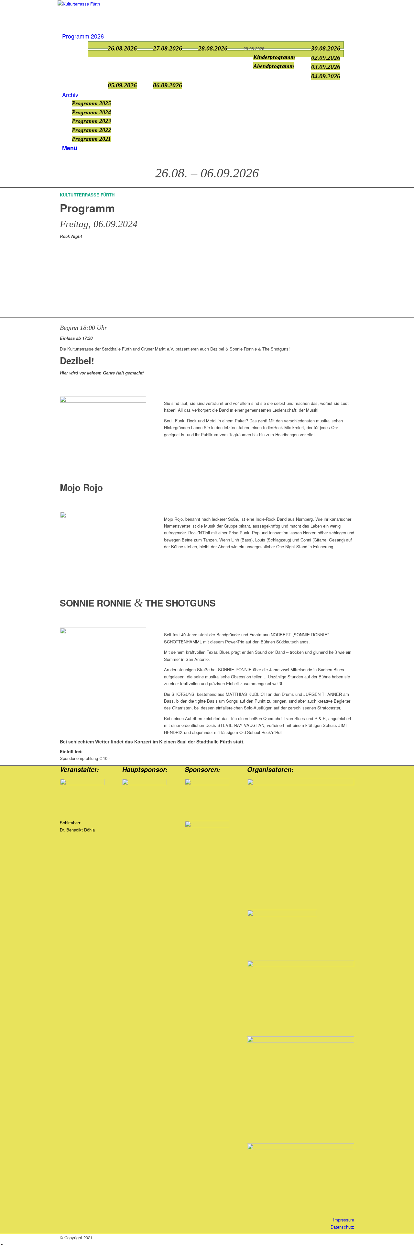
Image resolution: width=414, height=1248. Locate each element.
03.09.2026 (325, 66)
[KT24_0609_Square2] (103, 632)
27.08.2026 (167, 48)
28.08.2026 (212, 48)
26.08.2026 (122, 48)
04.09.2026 (325, 76)
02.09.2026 (325, 57)
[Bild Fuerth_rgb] (207, 800)
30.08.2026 (325, 48)
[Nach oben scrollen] (2, 1245)
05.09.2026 (122, 85)
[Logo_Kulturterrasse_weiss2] (106, 4)
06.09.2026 (167, 85)
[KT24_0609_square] (103, 516)
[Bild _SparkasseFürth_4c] (207, 831)
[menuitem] (208, 36)
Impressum (343, 1220)
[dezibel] (103, 401)
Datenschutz (342, 1227)
